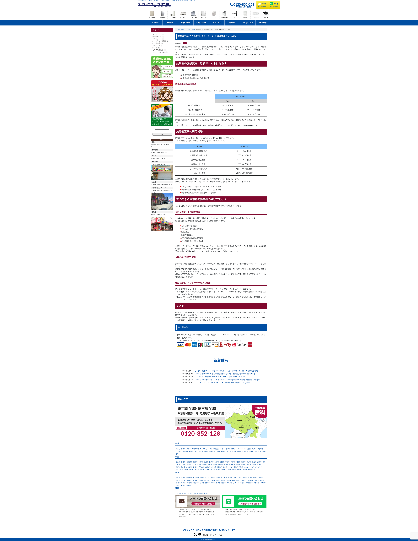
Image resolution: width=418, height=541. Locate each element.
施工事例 (170, 23)
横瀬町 (234, 470)
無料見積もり (263, 23)
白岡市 (186, 470)
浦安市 (249, 449)
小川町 (230, 467)
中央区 (201, 480)
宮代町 (254, 462)
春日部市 (189, 462)
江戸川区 (224, 477)
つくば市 (189, 493)
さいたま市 (251, 470)
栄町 (177, 454)
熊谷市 (197, 470)
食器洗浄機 (225, 17)
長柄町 (183, 449)
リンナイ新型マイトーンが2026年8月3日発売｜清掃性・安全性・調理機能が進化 (226, 371)
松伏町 (211, 462)
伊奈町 (204, 464)
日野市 (178, 485)
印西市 (218, 451)
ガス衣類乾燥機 (158, 50)
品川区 (250, 477)
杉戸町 (191, 470)
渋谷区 (255, 477)
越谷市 (183, 462)
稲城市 (257, 480)
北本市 (194, 464)
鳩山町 (246, 467)
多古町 (233, 449)
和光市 (254, 464)
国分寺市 (196, 483)
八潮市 (201, 462)
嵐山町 (225, 467)
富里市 (251, 451)
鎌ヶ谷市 (185, 451)
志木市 (243, 464)
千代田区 (207, 480)
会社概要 (232, 23)
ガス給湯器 (152, 17)
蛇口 (235, 17)
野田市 (206, 451)
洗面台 (245, 17)
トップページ (154, 23)
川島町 (235, 467)
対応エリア (217, 23)
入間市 (226, 464)
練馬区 (223, 480)
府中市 (183, 485)
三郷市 (195, 462)
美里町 (218, 470)
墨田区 (183, 480)
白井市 (223, 451)
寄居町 (207, 470)
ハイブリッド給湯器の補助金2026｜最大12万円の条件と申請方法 (220, 377)
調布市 (223, 483)
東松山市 (213, 467)
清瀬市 (178, 483)
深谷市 (202, 470)
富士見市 (232, 464)
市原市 (257, 451)
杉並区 (178, 480)
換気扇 (266, 17)
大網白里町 (195, 449)
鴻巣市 (199, 464)
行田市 (238, 462)
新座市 (238, 464)
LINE (274, 5)
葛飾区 (235, 477)
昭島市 (243, 480)
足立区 (207, 477)
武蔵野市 (189, 477)
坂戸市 (178, 467)
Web (262, 5)
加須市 (243, 462)
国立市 (183, 483)
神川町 (223, 470)
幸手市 (233, 462)
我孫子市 (212, 451)
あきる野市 (250, 480)
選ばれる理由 (185, 23)
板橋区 (218, 477)
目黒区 (238, 480)
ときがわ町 (252, 467)
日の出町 (196, 477)
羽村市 (242, 483)
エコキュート (172, 17)
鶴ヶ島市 (184, 467)
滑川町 (219, 467)
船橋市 (254, 449)
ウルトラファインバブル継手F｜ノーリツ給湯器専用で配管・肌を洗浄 (222, 383)
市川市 (244, 449)
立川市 (213, 483)
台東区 (195, 480)
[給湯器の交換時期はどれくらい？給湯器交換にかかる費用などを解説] (162, 67)
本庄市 (213, 470)
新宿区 (261, 477)
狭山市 (220, 464)
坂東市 (206, 493)
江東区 (245, 477)
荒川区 (213, 477)
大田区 (230, 477)
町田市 (178, 477)
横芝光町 (216, 449)
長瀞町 (245, 470)
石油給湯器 (162, 17)
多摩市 (218, 483)
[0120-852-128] (221, 421)
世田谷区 (189, 480)
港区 (233, 480)
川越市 (210, 464)
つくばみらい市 (181, 493)
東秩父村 (260, 467)
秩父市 (178, 462)
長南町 (178, 449)
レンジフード (193, 17)
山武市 (210, 449)
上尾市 (183, 464)
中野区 (218, 480)
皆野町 (239, 470)
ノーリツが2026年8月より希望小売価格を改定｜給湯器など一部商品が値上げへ (226, 374)
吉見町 (241, 467)
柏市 (196, 451)
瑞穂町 (202, 477)
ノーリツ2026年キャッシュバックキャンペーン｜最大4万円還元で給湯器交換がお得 (227, 380)
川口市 (259, 462)
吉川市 (206, 462)
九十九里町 (203, 449)
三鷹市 (183, 477)
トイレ (214, 17)
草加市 (227, 462)
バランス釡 (156, 45)
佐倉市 (234, 451)
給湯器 (155, 48)
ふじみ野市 (179, 470)
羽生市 (249, 462)
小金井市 (189, 483)
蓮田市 (222, 462)
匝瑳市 (222, 449)
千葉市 (238, 449)
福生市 (188, 485)
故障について (157, 37)
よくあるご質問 (247, 23)
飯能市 (190, 467)
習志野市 (260, 449)
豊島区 (213, 480)
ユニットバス (255, 17)
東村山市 (256, 483)
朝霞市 (249, 464)
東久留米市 (249, 483)
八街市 (246, 451)
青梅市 (262, 480)
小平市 (202, 483)
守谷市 (196, 493)
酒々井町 (263, 451)
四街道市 (240, 451)
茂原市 (188, 449)
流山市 (201, 451)
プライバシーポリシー (217, 535)
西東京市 (229, 483)
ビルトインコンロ (159, 52)
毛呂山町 (201, 467)
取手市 (201, 493)
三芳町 (259, 464)
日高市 (195, 467)
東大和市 (263, 483)
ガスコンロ (183, 17)
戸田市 (178, 464)
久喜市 (217, 462)
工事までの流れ (201, 23)
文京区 (229, 480)
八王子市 (236, 483)
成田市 (229, 451)
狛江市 (207, 483)
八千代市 (178, 451)
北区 (240, 477)
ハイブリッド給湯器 (159, 41)
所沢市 (215, 464)
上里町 (229, 470)
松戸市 (191, 451)
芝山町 (228, 449)
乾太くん (203, 17)
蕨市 (264, 462)
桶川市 (188, 464)
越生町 (207, 467)
